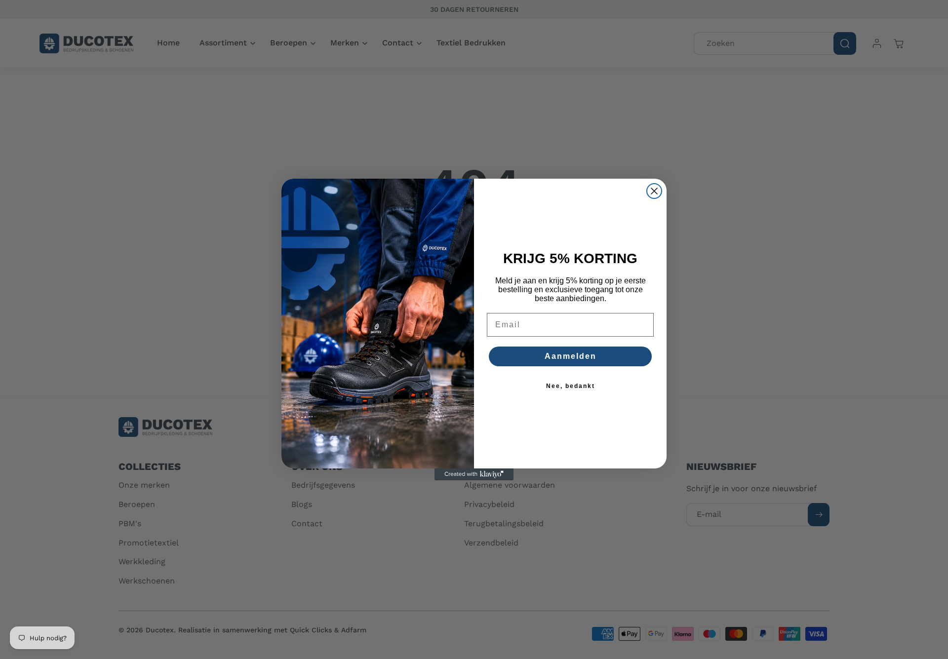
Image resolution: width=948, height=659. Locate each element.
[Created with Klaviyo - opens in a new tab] (474, 474)
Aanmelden (570, 356)
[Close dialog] (654, 191)
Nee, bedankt (570, 386)
